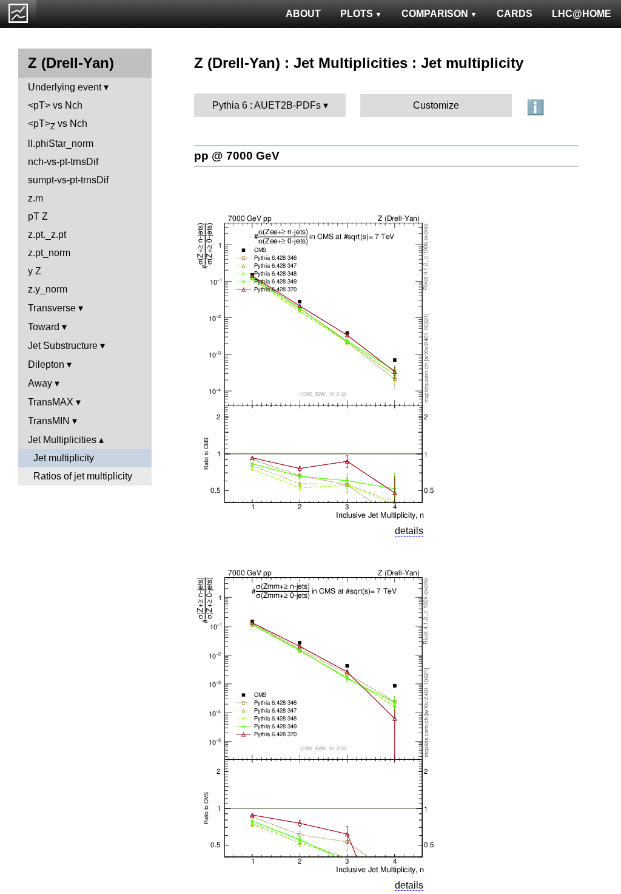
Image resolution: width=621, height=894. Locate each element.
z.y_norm (47, 289)
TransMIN (49, 421)
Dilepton (46, 364)
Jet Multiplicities (62, 440)
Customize (436, 105)
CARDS (514, 13)
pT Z (38, 216)
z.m (35, 198)
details (409, 531)
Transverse (52, 308)
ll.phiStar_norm (60, 143)
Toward (43, 327)
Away (40, 383)
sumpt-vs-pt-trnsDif (68, 180)
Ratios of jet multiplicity (82, 476)
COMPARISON (434, 13)
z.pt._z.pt (47, 234)
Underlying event (64, 87)
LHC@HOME (581, 13)
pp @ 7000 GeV (237, 155)
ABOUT (303, 13)
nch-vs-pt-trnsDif (63, 162)
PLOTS (356, 13)
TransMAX (50, 402)
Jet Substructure (63, 345)
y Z (34, 271)
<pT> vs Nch (55, 105)
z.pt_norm (49, 253)
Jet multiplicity (63, 458)
